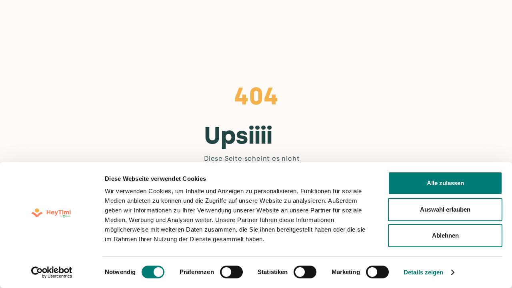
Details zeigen (423, 272)
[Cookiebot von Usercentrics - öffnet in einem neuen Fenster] (52, 272)
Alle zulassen (445, 183)
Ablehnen (445, 235)
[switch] (231, 272)
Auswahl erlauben (445, 209)
